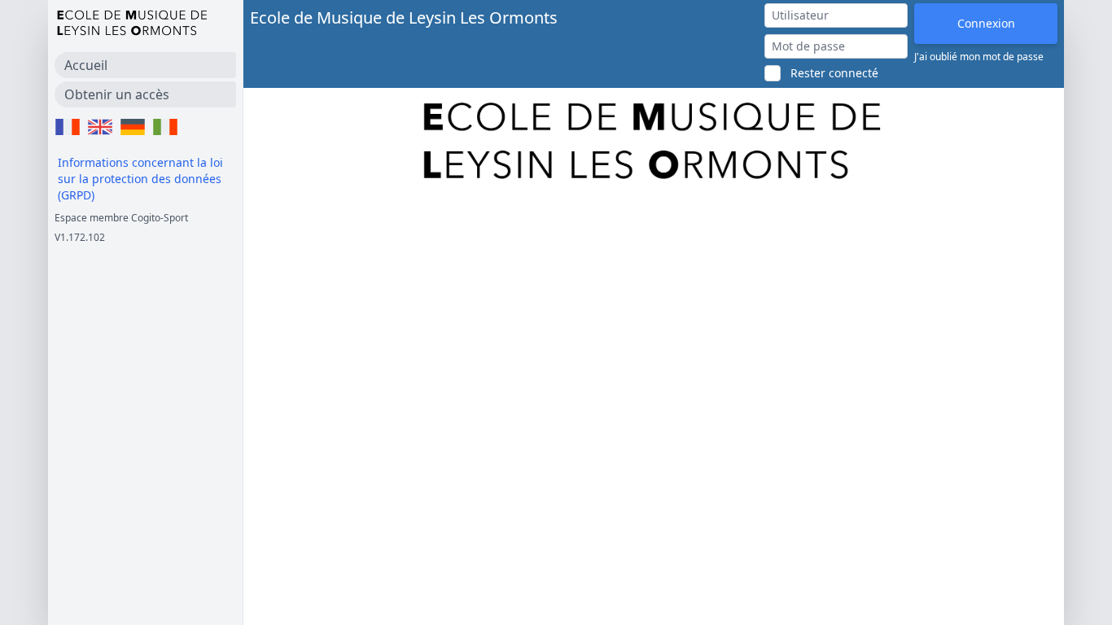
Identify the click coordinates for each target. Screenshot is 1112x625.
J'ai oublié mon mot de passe (979, 56)
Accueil (85, 65)
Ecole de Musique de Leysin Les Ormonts (404, 17)
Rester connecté (834, 73)
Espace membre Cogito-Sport (121, 218)
